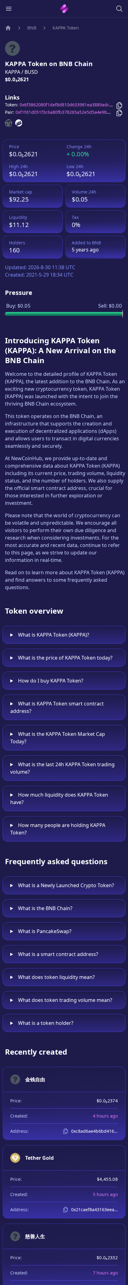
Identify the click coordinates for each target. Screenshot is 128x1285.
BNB (31, 28)
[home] (64, 9)
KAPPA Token (66, 28)
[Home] (8, 28)
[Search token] (119, 8)
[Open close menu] (8, 8)
